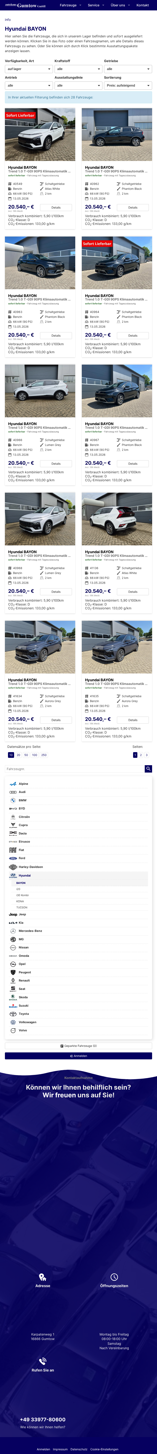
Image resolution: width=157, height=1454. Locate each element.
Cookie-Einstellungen (104, 1449)
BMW (22, 800)
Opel (22, 964)
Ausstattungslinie (69, 77)
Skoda (23, 997)
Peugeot (24, 972)
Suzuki (23, 1005)
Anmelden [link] (80, 1056)
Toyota (23, 1013)
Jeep (22, 914)
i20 (18, 889)
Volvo (22, 1030)
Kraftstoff (62, 61)
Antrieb (11, 77)
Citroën (24, 817)
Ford (21, 858)
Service (93, 5)
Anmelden (43, 1449)
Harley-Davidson (30, 867)
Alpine (23, 783)
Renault (24, 980)
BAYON (20, 882)
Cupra (23, 825)
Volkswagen (27, 1022)
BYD (21, 808)
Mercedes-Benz (30, 930)
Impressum (60, 1449)
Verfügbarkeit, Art (19, 61)
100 (34, 755)
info (8, 20)
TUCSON (21, 907)
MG (21, 939)
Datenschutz (79, 1449)
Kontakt (143, 5)
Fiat (21, 850)
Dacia (22, 833)
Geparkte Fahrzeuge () (80, 1046)
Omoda (23, 955)
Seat (21, 989)
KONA (20, 901)
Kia (20, 922)
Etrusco (24, 841)
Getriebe (111, 61)
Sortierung (112, 77)
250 (44, 755)
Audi (22, 792)
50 (26, 755)
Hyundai (24, 875)
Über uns (118, 5)
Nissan (23, 947)
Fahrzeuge (68, 5)
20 (18, 755)
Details (56, 207)
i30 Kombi (22, 895)
